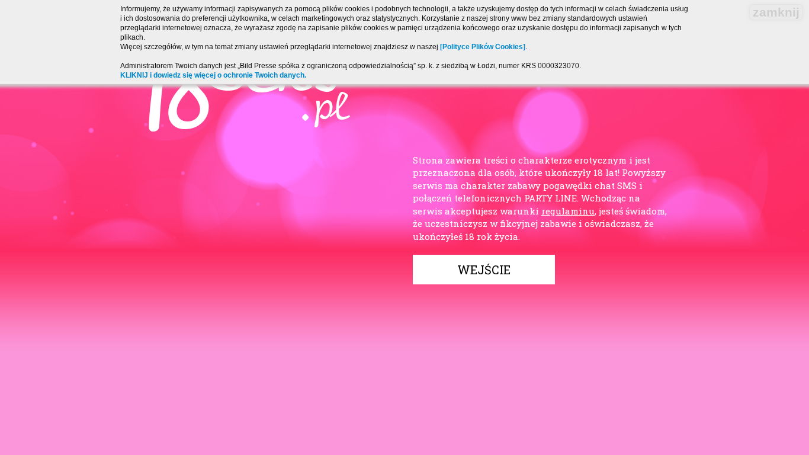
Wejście (484, 269)
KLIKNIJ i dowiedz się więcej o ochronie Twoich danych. (213, 75)
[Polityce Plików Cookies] (482, 47)
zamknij (776, 12)
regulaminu (568, 211)
